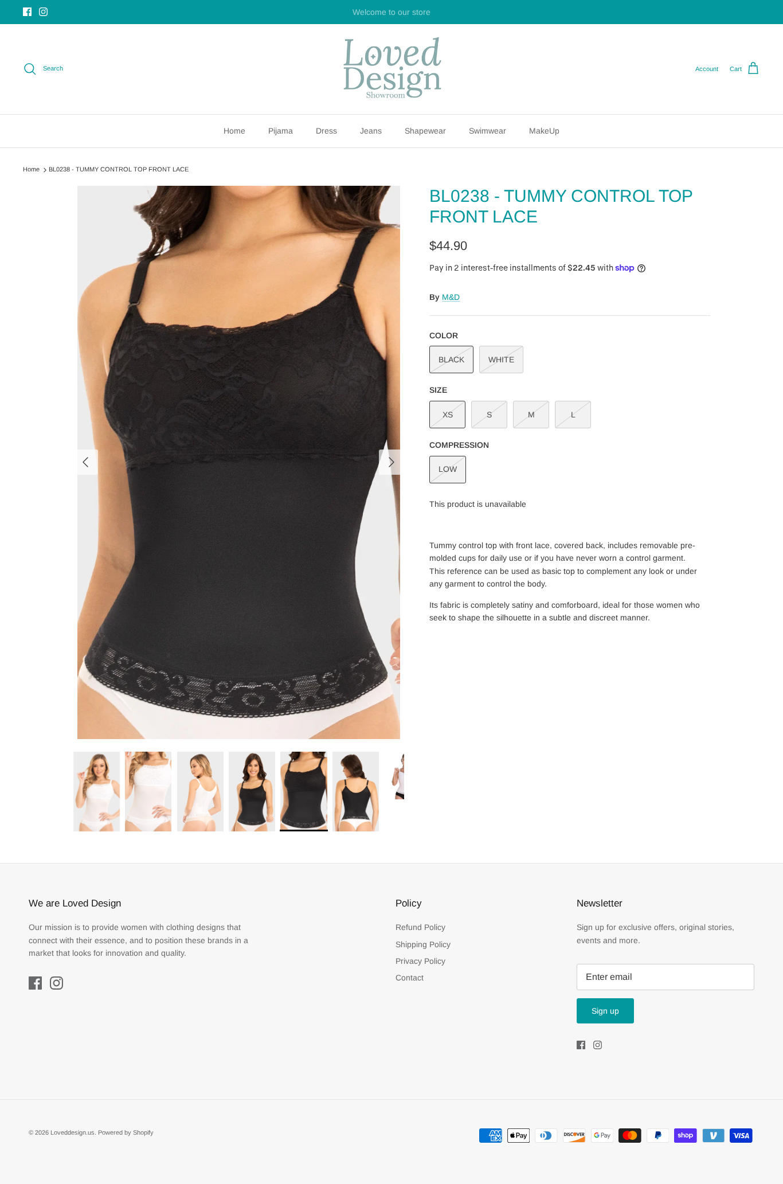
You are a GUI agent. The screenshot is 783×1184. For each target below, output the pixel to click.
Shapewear (425, 130)
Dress (326, 130)
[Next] (391, 462)
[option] (239, 462)
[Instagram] (43, 11)
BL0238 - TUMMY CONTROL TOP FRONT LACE (119, 169)
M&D (451, 297)
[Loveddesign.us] (391, 69)
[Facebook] (27, 11)
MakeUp (544, 130)
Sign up (605, 1010)
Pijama (280, 130)
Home (234, 130)
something (402, 13)
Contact (410, 977)
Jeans (371, 130)
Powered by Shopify (126, 1132)
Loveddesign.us (72, 1132)
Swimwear (487, 130)
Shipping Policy (423, 944)
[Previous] (85, 462)
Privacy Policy (420, 961)
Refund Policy (420, 927)
